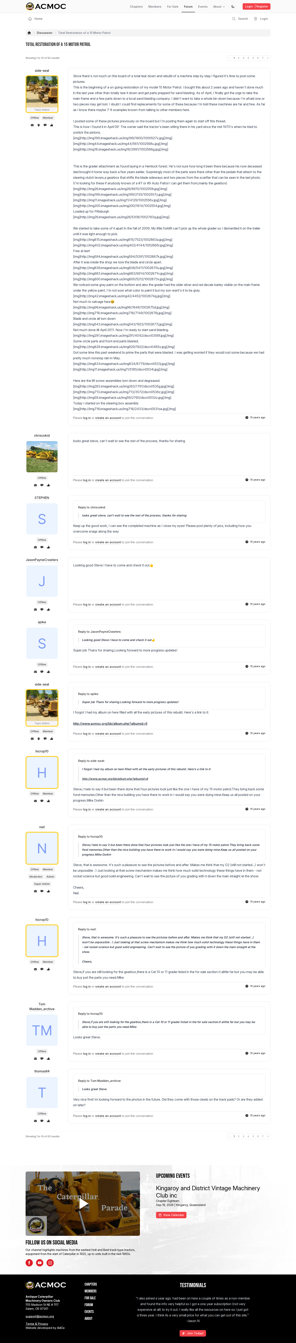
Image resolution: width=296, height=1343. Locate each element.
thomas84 (42, 1071)
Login (256, 6)
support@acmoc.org (40, 1316)
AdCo (61, 1327)
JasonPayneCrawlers (42, 560)
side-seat (42, 71)
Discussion (44, 32)
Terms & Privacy (37, 1323)
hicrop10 (42, 751)
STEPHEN (42, 498)
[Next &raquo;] (267, 58)
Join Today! (195, 1333)
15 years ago (257, 417)
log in (87, 418)
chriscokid (42, 435)
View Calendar (173, 1215)
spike (42, 622)
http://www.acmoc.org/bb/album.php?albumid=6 (110, 724)
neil (42, 827)
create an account (108, 418)
